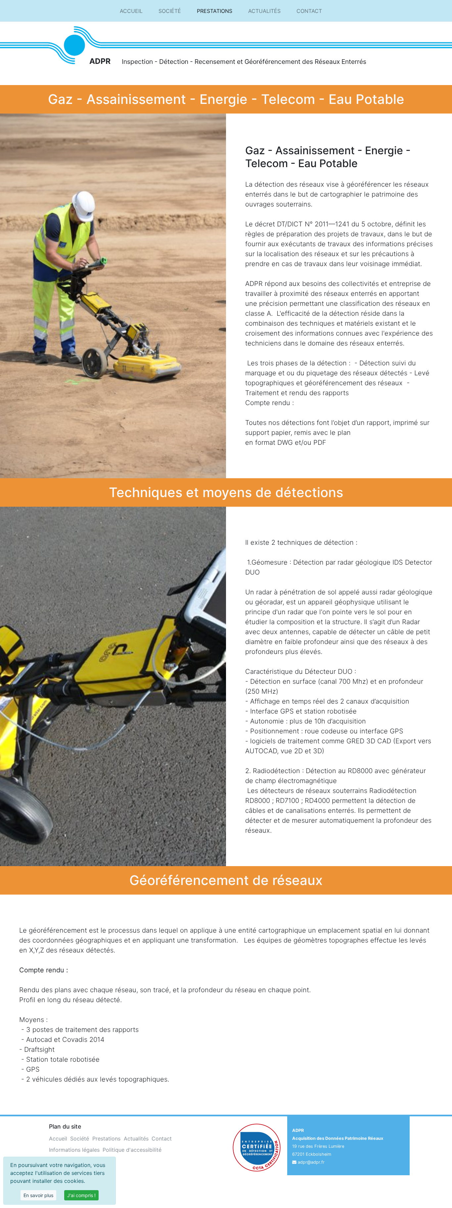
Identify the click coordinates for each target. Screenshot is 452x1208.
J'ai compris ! (81, 1195)
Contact (309, 11)
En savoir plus (38, 1195)
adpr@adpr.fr (311, 1162)
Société (169, 11)
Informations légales (74, 1149)
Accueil (131, 11)
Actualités (264, 11)
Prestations (214, 11)
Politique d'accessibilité (132, 1149)
